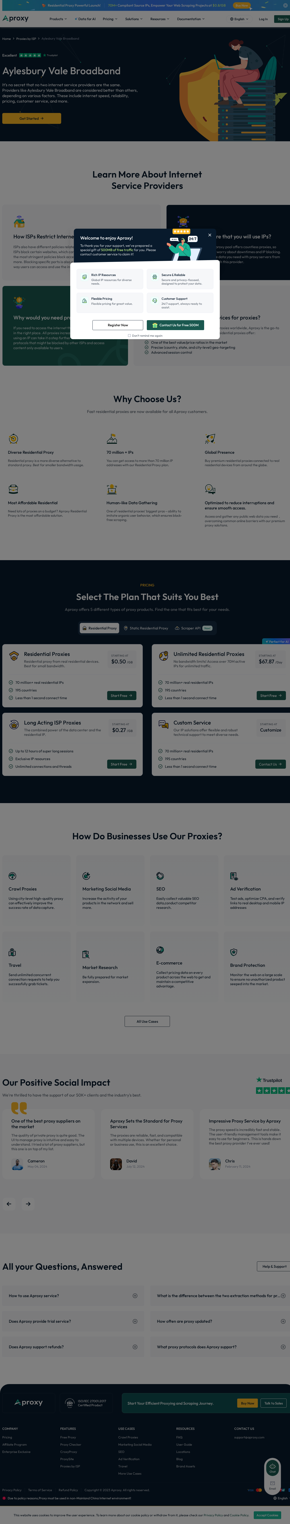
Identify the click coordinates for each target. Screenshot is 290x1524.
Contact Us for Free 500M (179, 325)
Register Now (118, 325)
